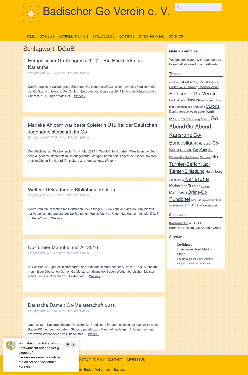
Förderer (205, 119)
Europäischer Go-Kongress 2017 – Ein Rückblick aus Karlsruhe (85, 63)
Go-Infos (126, 36)
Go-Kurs (200, 149)
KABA (180, 180)
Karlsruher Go (178, 223)
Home (30, 36)
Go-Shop (176, 36)
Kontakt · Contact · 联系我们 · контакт (90, 359)
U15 (193, 205)
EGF (184, 119)
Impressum (136, 359)
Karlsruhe (196, 178)
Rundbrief (179, 198)
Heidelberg (213, 171)
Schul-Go (196, 200)
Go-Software (192, 157)
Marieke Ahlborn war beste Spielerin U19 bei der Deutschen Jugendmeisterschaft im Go (92, 128)
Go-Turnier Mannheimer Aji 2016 (63, 247)
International (151, 36)
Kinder (205, 186)
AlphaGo (199, 82)
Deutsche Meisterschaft (192, 112)
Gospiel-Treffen (73, 36)
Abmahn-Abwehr (206, 64)
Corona (213, 106)
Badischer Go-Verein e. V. (106, 10)
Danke (173, 111)
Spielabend (208, 200)
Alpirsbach (212, 82)
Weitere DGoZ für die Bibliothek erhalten (71, 189)
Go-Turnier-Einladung (189, 167)
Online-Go (197, 192)
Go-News (47, 36)
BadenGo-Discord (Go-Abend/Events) (195, 227)
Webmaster (209, 205)
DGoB (210, 111)
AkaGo (187, 81)
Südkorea (178, 205)
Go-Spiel (205, 157)
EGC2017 (174, 119)
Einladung (193, 119)
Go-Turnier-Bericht (194, 159)
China (190, 100)
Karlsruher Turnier (184, 185)
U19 (199, 205)
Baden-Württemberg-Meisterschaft (194, 87)
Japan (173, 180)
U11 (187, 205)
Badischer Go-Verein (193, 93)
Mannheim (178, 192)
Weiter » (79, 96)
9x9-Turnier (175, 82)
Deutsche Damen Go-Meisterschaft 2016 (72, 304)
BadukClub (177, 100)
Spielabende (104, 36)
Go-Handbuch (203, 143)
